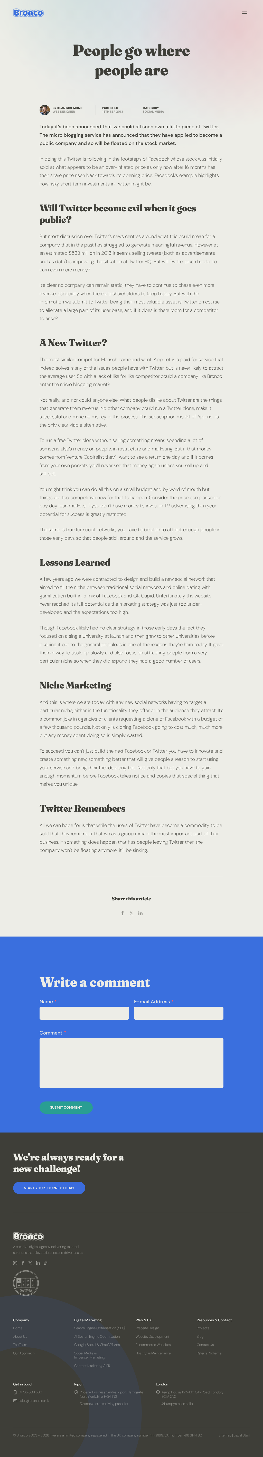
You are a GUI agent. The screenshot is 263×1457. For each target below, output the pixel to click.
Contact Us (205, 1345)
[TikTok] (46, 1263)
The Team (20, 1345)
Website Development (152, 1336)
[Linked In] (140, 913)
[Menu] (245, 12)
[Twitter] (131, 913)
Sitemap (225, 1435)
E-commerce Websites (153, 1345)
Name (48, 1001)
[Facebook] (122, 913)
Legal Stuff (242, 1435)
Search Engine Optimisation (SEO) (100, 1328)
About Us (20, 1336)
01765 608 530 (30, 1392)
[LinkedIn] (38, 1263)
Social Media (153, 112)
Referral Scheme (209, 1353)
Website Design (147, 1328)
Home (17, 1328)
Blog (200, 1336)
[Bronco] (28, 12)
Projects (203, 1328)
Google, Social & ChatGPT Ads (97, 1345)
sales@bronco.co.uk (34, 1401)
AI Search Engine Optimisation (97, 1336)
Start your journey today (49, 1188)
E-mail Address (154, 1001)
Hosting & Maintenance (153, 1353)
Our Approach (23, 1353)
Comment (53, 1033)
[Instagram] (15, 1263)
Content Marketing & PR (92, 1366)
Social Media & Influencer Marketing (89, 1355)
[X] (30, 1263)
